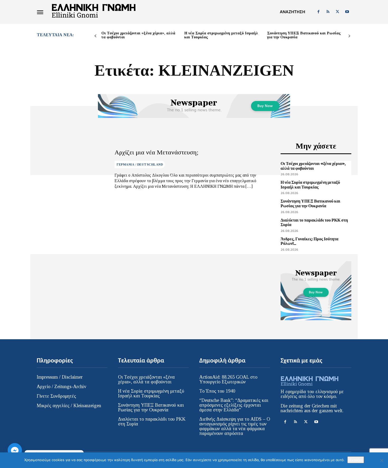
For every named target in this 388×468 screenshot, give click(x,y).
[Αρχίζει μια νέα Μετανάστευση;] (72, 169)
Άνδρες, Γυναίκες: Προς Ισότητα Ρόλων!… (309, 241)
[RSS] (328, 12)
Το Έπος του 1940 (217, 391)
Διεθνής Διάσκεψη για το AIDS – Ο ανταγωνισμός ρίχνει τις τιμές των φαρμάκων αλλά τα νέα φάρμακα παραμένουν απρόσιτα (234, 426)
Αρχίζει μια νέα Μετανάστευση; (156, 152)
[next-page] (349, 36)
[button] (292, 12)
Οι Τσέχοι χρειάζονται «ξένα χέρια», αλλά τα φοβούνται (138, 35)
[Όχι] (381, 460)
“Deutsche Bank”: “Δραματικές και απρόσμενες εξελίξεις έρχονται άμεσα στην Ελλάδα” (233, 405)
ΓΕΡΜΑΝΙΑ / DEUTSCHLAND (140, 164)
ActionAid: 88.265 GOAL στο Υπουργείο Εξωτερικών (228, 379)
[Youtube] (347, 12)
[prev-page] (95, 36)
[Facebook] (318, 12)
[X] (337, 12)
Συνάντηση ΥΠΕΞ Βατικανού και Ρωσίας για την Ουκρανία (303, 35)
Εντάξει (355, 460)
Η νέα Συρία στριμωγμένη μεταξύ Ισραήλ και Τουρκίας (221, 35)
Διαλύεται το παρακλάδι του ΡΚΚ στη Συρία (314, 222)
